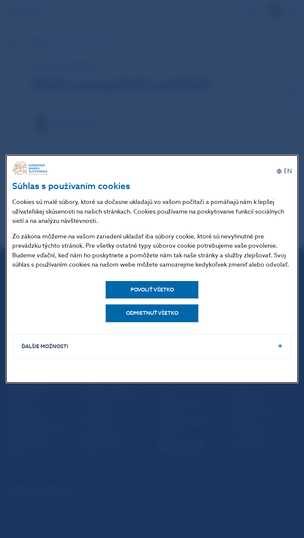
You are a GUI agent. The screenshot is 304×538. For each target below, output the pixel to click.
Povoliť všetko (152, 290)
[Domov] (30, 168)
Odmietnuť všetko (152, 313)
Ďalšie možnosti (45, 346)
